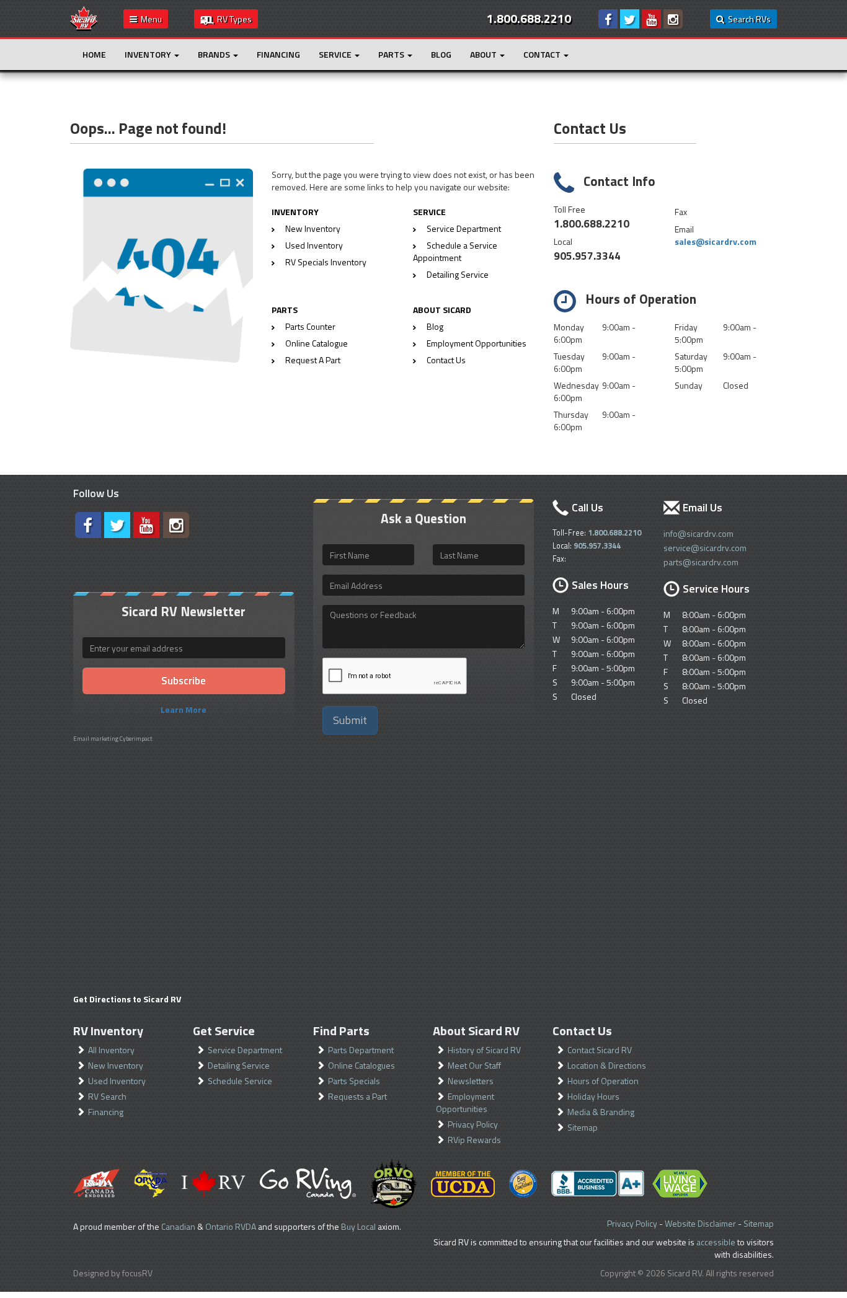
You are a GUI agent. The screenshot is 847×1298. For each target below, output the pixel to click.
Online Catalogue (316, 343)
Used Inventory (314, 245)
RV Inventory (108, 1030)
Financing (278, 54)
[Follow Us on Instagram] (673, 19)
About (484, 54)
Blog (441, 54)
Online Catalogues (361, 1065)
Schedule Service (240, 1080)
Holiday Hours (593, 1096)
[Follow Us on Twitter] (629, 19)
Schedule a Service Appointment (455, 251)
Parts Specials (354, 1080)
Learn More (183, 709)
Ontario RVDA (230, 1226)
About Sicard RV (476, 1030)
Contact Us (446, 359)
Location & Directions (606, 1065)
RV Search (107, 1096)
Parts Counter (310, 326)
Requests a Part (357, 1096)
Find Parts (341, 1030)
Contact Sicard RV (599, 1049)
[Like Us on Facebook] (608, 19)
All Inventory (111, 1049)
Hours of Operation (603, 1080)
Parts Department (361, 1049)
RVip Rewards (474, 1139)
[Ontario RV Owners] (393, 1183)
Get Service (224, 1030)
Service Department (464, 228)
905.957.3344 (587, 255)
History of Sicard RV (484, 1049)
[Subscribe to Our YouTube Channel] (651, 19)
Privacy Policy (473, 1124)
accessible (715, 1241)
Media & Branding (600, 1111)
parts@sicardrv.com (700, 561)
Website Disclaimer (700, 1223)
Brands (215, 54)
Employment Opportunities (476, 343)
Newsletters (471, 1080)
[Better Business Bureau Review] (597, 1183)
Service (336, 54)
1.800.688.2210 (591, 223)
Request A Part (312, 359)
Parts (392, 54)
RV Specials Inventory (325, 261)
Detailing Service (458, 274)
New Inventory (312, 228)
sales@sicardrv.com (715, 241)
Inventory (149, 54)
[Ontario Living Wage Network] (679, 1184)
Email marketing (95, 738)
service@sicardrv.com (705, 547)
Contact (542, 54)
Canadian (178, 1226)
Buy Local (358, 1226)
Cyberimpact (136, 738)
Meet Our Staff (474, 1065)
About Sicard (442, 309)
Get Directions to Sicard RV (127, 998)
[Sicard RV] (83, 17)
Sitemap (582, 1127)
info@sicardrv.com (698, 533)
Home (94, 54)
